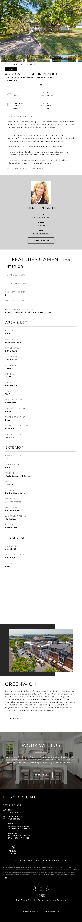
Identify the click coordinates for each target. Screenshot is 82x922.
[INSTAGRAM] (41, 888)
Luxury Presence (58, 900)
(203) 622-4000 (15, 819)
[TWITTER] (47, 888)
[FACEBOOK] (35, 888)
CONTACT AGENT (41, 241)
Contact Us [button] (41, 775)
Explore (14, 719)
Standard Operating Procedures (51, 860)
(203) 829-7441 (41, 225)
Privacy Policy (51, 912)
